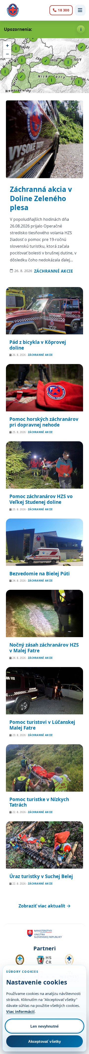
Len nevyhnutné (44, 1026)
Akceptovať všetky (44, 1041)
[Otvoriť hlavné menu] (80, 10)
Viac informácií (20, 1011)
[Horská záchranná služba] (12, 10)
